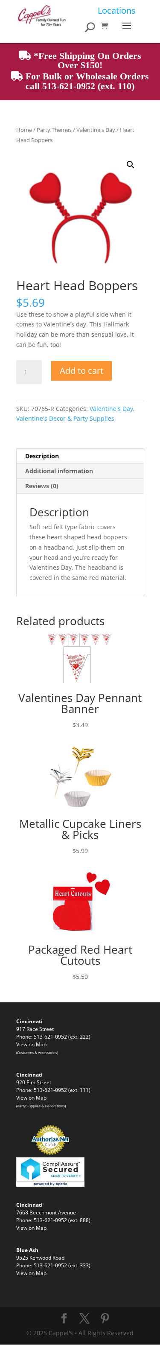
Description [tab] (42, 456)
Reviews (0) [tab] (41, 486)
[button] (130, 164)
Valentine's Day (95, 130)
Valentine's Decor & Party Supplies (65, 418)
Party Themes (54, 130)
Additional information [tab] (59, 471)
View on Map (31, 1044)
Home (24, 130)
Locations (117, 10)
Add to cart (81, 370)
